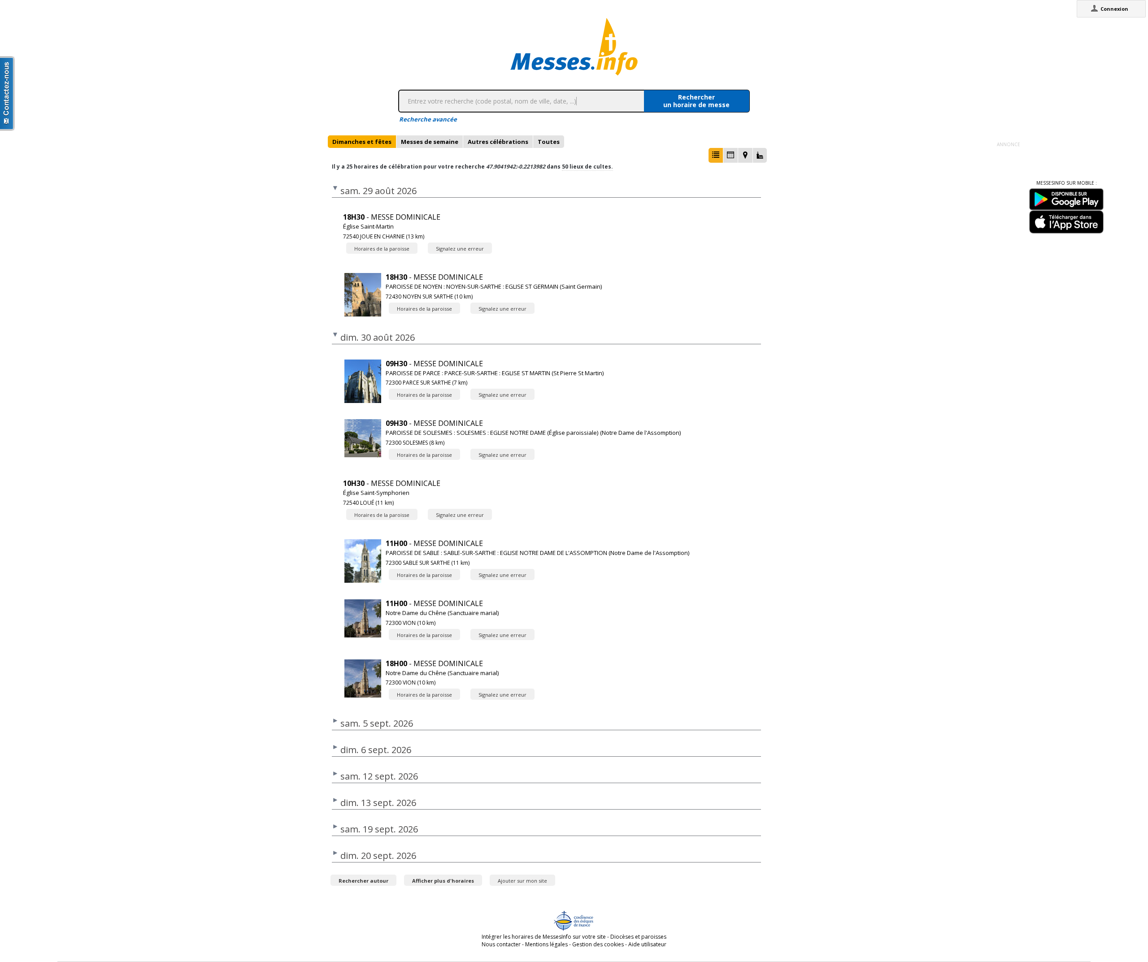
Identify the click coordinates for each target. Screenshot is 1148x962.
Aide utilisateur (647, 944)
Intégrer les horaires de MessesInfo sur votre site (544, 936)
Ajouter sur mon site (522, 880)
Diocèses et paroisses (638, 936)
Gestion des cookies (598, 944)
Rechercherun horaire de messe (696, 101)
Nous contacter (501, 944)
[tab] (362, 141)
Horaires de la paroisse (381, 248)
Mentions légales (546, 944)
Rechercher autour (363, 880)
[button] (716, 155)
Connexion (1114, 8)
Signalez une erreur (460, 248)
